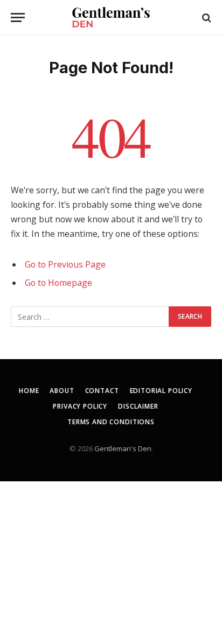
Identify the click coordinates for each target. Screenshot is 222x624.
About (62, 390)
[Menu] (18, 17)
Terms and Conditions (111, 421)
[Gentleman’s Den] (111, 17)
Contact (102, 390)
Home (29, 390)
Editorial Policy (161, 390)
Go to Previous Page (65, 264)
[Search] (205, 17)
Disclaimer (138, 406)
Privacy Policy (80, 406)
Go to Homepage (58, 283)
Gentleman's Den (122, 448)
